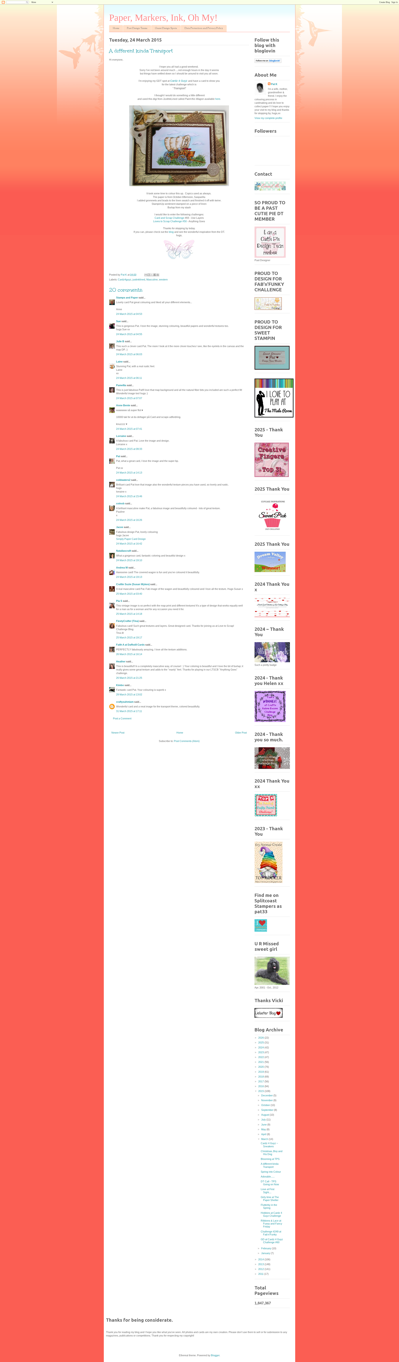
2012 (261, 1269)
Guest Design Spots (166, 28)
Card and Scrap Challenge (169, 218)
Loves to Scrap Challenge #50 (170, 221)
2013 (261, 1264)
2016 (261, 1086)
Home (116, 28)
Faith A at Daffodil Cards (130, 644)
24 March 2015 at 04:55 (129, 334)
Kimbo (120, 685)
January (266, 1253)
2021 (261, 1062)
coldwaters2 (123, 480)
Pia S (119, 601)
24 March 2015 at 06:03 (129, 354)
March (265, 1139)
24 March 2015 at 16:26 (129, 520)
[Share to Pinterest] (157, 274)
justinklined (138, 279)
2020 (261, 1067)
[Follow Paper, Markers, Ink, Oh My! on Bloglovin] (268, 62)
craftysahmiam (125, 702)
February (266, 1248)
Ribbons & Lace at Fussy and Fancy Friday (271, 1223)
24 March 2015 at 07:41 (129, 429)
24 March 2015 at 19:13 (129, 577)
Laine (119, 361)
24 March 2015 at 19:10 (129, 560)
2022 (261, 1057)
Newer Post (117, 732)
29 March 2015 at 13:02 (129, 694)
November (267, 1100)
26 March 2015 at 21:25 (129, 678)
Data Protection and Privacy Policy (204, 28)
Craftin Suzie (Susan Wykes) (133, 584)
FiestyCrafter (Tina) (127, 621)
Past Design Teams (137, 28)
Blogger (215, 1355)
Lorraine (121, 436)
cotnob (120, 503)
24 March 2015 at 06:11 (129, 378)
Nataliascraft (123, 551)
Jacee (119, 527)
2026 (261, 1037)
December (267, 1095)
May (264, 1129)
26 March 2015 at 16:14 (129, 654)
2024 (261, 1047)
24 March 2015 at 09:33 (129, 449)
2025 (261, 1042)
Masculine (152, 279)
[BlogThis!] (148, 274)
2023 (261, 1052)
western (163, 279)
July (263, 1119)
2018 (261, 1076)
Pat (118, 456)
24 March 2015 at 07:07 (129, 398)
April (264, 1134)
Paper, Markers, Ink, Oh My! (163, 17)
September (267, 1110)
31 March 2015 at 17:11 (129, 711)
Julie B (120, 341)
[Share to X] (151, 274)
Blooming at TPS (270, 1159)
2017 (261, 1081)
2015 (261, 1091)
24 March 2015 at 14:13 (129, 472)
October (266, 1105)
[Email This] (145, 274)
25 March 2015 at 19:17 (129, 637)
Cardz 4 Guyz (178, 80)
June (264, 1124)
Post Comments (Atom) (187, 741)
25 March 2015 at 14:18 (129, 614)
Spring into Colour (271, 1171)
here (217, 99)
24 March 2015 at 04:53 (129, 314)
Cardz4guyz (124, 279)
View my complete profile (268, 118)
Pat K (274, 84)
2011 (261, 1274)
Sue (118, 321)
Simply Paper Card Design (131, 539)
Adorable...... (268, 1176)
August (265, 1114)
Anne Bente (123, 405)
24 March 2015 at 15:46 (129, 496)
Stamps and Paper (127, 297)
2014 (261, 1259)
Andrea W (122, 567)
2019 (261, 1072)
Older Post (241, 732)
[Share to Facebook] (154, 274)
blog (171, 232)
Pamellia (121, 385)
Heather (120, 661)
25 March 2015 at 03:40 (129, 593)
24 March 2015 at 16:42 (129, 543)
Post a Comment (122, 718)
